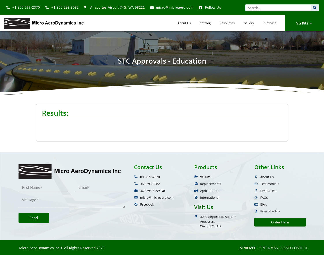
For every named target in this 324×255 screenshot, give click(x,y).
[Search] (315, 7)
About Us (184, 23)
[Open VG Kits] (311, 23)
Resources (227, 23)
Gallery (249, 23)
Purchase (269, 23)
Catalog (205, 23)
